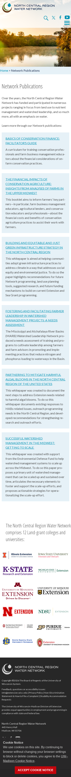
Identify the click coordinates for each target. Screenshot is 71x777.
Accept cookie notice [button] (35, 770)
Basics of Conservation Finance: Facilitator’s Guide (32, 141)
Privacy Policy (36, 692)
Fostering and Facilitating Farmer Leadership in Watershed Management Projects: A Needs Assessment (34, 318)
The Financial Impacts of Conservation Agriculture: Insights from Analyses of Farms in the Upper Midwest (34, 186)
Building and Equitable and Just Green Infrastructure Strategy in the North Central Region (34, 247)
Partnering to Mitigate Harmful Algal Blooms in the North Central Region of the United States (35, 379)
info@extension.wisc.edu (14, 692)
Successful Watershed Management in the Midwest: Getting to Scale (30, 443)
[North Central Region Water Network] (28, 6)
